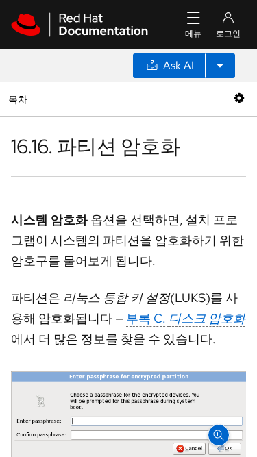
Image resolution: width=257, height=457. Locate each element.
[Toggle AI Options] (220, 65)
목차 (20, 99)
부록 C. (185, 318)
